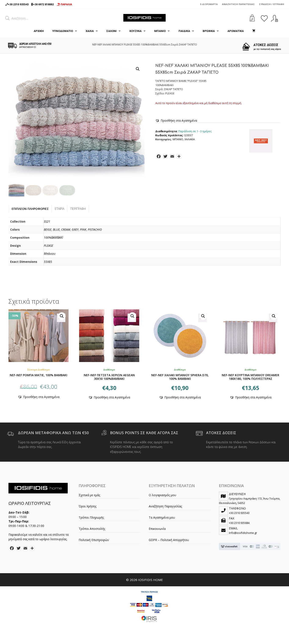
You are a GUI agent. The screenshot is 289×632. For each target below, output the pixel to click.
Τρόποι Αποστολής (92, 529)
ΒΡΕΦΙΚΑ (209, 31)
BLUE (56, 229)
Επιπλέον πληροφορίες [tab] (30, 209)
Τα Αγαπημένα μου (162, 517)
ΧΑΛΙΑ (90, 31)
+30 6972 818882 (43, 4)
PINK (83, 229)
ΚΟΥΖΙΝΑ (135, 31)
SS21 (47, 221)
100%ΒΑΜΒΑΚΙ (53, 237)
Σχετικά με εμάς (89, 495)
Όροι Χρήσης (87, 506)
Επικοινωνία (157, 529)
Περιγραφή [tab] (78, 209)
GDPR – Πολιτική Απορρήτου (169, 540)
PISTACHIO (95, 229)
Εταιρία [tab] (59, 209)
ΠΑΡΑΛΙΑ (66, 4)
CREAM (65, 229)
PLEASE (48, 246)
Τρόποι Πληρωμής (91, 517)
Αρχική (39, 31)
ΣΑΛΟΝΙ (111, 31)
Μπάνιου (49, 254)
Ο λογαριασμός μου (162, 495)
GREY (75, 229)
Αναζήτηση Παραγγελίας (238, 4)
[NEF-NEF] (260, 141)
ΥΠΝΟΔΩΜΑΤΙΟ (62, 31)
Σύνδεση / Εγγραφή (271, 4)
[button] (138, 69)
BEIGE (47, 229)
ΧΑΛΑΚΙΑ (189, 139)
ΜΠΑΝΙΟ (160, 31)
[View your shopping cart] (254, 31)
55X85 (48, 262)
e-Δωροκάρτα (209, 4)
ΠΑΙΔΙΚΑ (184, 31)
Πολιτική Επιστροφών (94, 540)
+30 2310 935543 (18, 4)
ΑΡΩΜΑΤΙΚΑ (235, 31)
